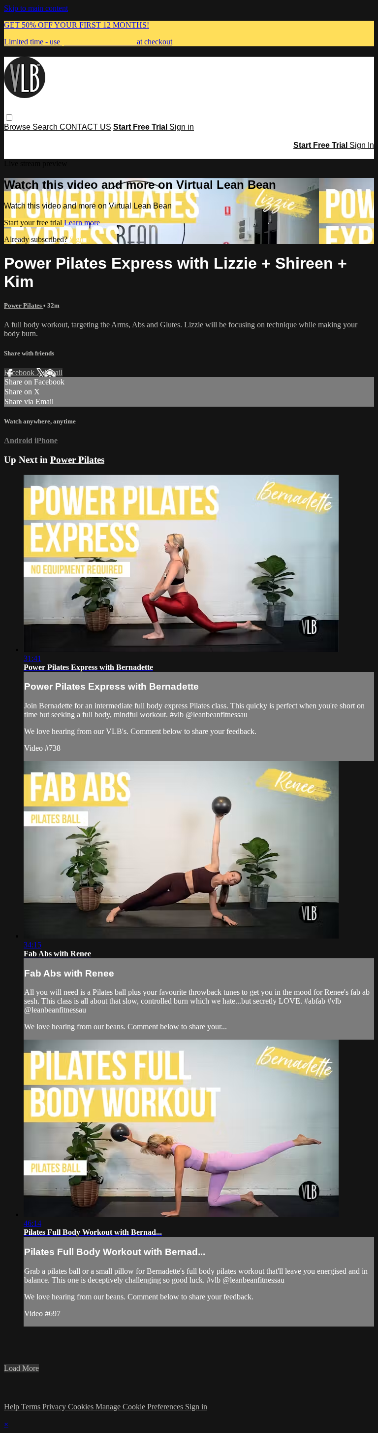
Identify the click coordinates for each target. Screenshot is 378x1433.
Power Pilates (23, 305)
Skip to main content (36, 8)
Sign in (181, 127)
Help (12, 1406)
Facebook (20, 372)
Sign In (361, 145)
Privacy (55, 1406)
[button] (9, 117)
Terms (31, 1406)
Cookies (81, 1406)
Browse (18, 127)
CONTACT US (85, 127)
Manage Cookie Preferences (140, 1406)
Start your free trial (34, 222)
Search (46, 127)
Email (53, 372)
